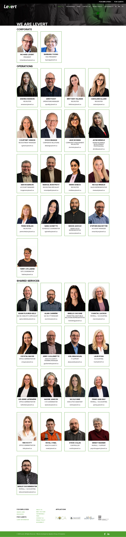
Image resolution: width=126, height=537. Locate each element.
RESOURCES (20, 514)
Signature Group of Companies (57, 534)
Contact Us (86, 6)
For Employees (105, 2)
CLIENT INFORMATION (23, 519)
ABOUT (60, 6)
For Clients (118, 2)
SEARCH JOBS (21, 512)
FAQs (78, 6)
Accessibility (108, 6)
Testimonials (70, 6)
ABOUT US (39, 509)
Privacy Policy (97, 6)
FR (122, 6)
